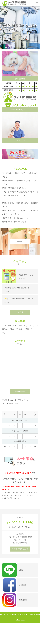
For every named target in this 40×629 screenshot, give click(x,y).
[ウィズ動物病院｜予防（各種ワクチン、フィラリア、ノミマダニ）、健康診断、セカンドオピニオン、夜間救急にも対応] (14, 3)
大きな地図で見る (20, 391)
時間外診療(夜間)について (20, 109)
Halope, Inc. (21, 620)
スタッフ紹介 (20, 140)
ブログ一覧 (20, 312)
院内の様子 (20, 241)
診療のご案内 (20, 79)
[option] (20, 27)
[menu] (37, 3)
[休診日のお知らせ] (9, 276)
